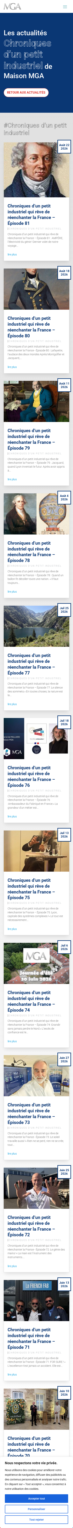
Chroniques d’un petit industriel (35, 228)
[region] (36, 1492)
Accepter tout (36, 1498)
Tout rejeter (36, 1519)
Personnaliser (36, 1509)
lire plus (12, 254)
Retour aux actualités (26, 92)
